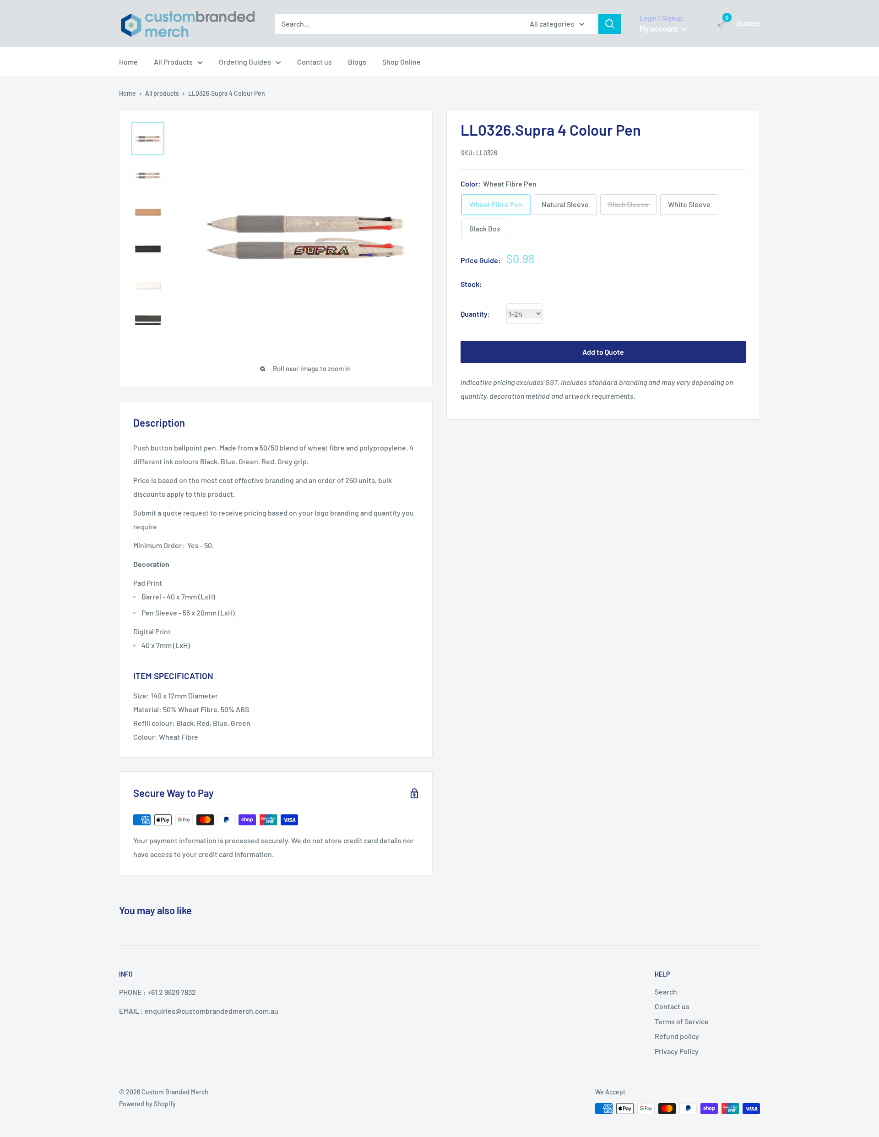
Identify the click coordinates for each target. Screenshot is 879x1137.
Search (666, 991)
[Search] (609, 24)
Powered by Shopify (147, 1104)
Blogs (357, 61)
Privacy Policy (677, 1051)
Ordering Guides (245, 61)
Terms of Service (682, 1021)
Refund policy (677, 1036)
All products (162, 93)
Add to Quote (603, 352)
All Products (173, 61)
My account (659, 28)
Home (128, 61)
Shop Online (401, 61)
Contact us (314, 61)
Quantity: (475, 313)
